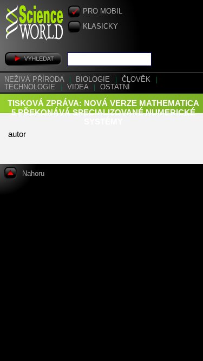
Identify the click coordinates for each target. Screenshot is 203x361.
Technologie (30, 87)
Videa (78, 87)
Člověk (137, 79)
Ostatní (115, 87)
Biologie (94, 79)
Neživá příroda (35, 79)
